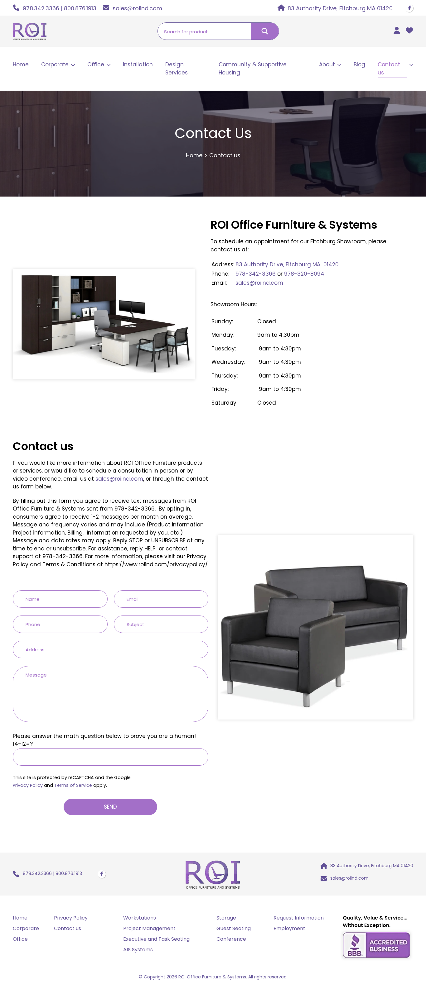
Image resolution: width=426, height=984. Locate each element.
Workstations (139, 917)
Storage (226, 917)
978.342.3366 (41, 8)
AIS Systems (138, 949)
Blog (359, 64)
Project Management (149, 928)
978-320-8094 (304, 274)
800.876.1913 (80, 8)
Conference (231, 939)
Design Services (176, 68)
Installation (138, 64)
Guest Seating (233, 928)
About (327, 64)
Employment (289, 928)
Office (95, 64)
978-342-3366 (255, 274)
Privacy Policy (28, 785)
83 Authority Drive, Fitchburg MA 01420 (287, 264)
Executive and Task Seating (156, 939)
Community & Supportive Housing (253, 68)
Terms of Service (73, 785)
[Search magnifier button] (265, 31)
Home (21, 64)
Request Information (299, 917)
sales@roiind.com (259, 283)
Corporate (55, 64)
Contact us (389, 68)
